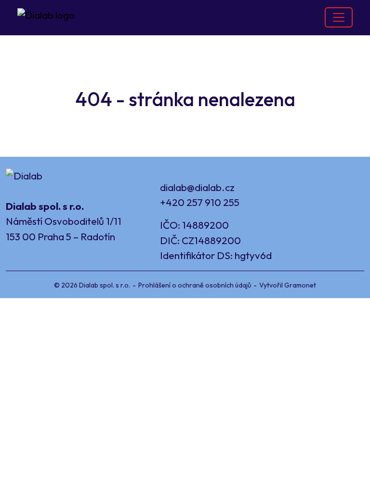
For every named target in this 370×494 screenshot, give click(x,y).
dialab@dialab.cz (197, 187)
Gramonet (300, 285)
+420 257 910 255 (199, 202)
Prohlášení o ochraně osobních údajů (194, 285)
